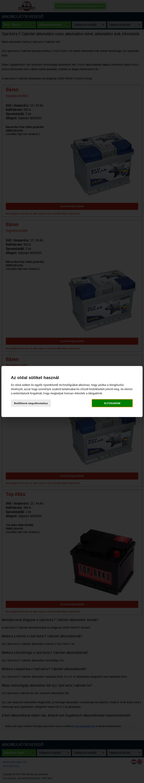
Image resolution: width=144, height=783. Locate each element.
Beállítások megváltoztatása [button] (31, 403)
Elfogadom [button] (112, 403)
